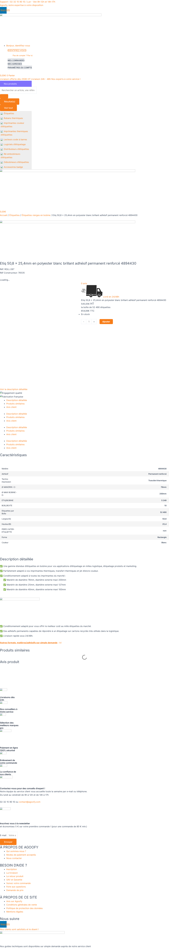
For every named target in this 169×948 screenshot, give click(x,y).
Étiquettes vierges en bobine (36, 215)
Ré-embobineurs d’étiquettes (10, 156)
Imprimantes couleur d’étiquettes (12, 125)
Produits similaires (15, 403)
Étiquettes (9, 113)
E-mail (3, 835)
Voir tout (8, 108)
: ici (31, 642)
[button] (87, 45)
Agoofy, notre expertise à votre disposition (21, 5)
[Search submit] (4, 96)
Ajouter (106, 321)
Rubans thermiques (13, 118)
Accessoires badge (13, 167)
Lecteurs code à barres (15, 139)
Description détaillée (16, 400)
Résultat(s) (9, 101)
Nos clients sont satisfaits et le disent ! (19, 929)
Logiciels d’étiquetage (15, 144)
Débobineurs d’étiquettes (16, 162)
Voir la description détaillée (13, 389)
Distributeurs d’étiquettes (16, 149)
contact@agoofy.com (29, 802)
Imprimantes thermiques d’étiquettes (14, 133)
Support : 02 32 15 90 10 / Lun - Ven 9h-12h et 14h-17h (27, 1)
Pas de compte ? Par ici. (23, 55)
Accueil (3, 215)
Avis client (11, 407)
